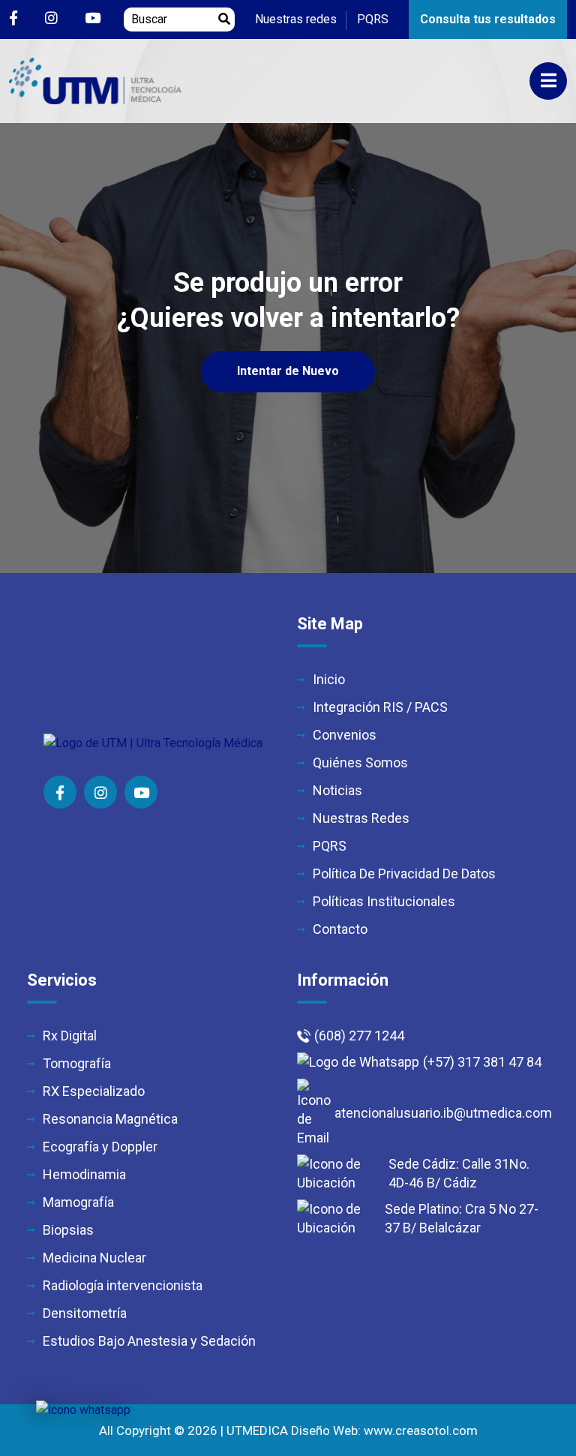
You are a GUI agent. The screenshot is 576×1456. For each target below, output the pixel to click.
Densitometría (85, 1313)
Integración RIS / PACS (380, 707)
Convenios (344, 735)
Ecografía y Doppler (100, 1146)
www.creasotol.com (421, 1430)
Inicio (329, 679)
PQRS (372, 19)
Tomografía (77, 1063)
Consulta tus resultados (488, 19)
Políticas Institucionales (384, 901)
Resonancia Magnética (110, 1119)
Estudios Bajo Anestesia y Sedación (149, 1341)
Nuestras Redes (361, 818)
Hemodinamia (84, 1174)
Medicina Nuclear (94, 1257)
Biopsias (68, 1230)
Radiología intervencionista (122, 1285)
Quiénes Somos (360, 762)
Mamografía (78, 1202)
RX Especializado (94, 1091)
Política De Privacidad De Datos (404, 873)
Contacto (340, 929)
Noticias (337, 790)
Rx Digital (70, 1035)
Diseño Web (324, 1430)
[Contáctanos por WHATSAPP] (83, 1410)
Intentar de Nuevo (288, 371)
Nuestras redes (296, 19)
